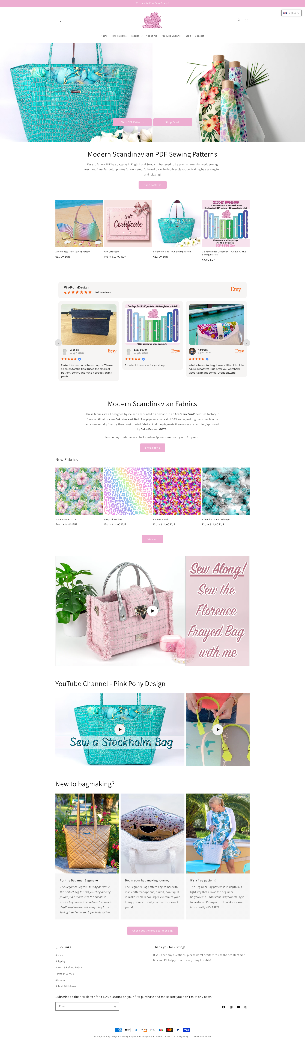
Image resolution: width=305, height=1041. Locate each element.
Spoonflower (164, 437)
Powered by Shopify (127, 1036)
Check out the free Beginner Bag (152, 930)
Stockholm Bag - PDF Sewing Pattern (172, 251)
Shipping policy (181, 1036)
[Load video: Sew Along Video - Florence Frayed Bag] (152, 611)
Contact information (201, 1036)
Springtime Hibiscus (65, 519)
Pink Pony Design (109, 1036)
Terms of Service (64, 973)
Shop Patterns (152, 185)
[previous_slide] (58, 342)
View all (153, 539)
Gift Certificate (111, 251)
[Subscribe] (115, 1006)
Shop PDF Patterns (132, 122)
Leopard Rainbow (113, 519)
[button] (59, 20)
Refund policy (145, 1036)
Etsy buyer (76, 349)
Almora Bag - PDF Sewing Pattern (72, 251)
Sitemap (60, 980)
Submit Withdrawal (66, 986)
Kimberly (139, 349)
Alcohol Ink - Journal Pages (216, 519)
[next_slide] (246, 342)
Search (59, 955)
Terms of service (162, 1036)
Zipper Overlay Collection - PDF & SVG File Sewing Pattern (224, 253)
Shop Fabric (172, 122)
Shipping (60, 961)
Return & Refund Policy (68, 967)
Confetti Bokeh (161, 519)
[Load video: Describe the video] (119, 729)
